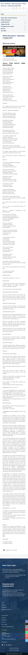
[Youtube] (26, 638)
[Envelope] (26, 635)
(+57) (3, 633)
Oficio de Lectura (17, 3)
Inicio (3, 602)
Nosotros (3, 605)
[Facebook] (26, 621)
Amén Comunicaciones (6, 609)
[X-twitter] (26, 624)
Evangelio (4, 617)
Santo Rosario (4, 624)
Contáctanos (4, 607)
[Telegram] (26, 640)
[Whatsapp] (26, 632)
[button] (6, 2)
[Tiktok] (26, 627)
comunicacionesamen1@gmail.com (9, 639)
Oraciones (4, 622)
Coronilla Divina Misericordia (7, 626)
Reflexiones (4, 619)
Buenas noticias (5, 615)
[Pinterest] (26, 629)
